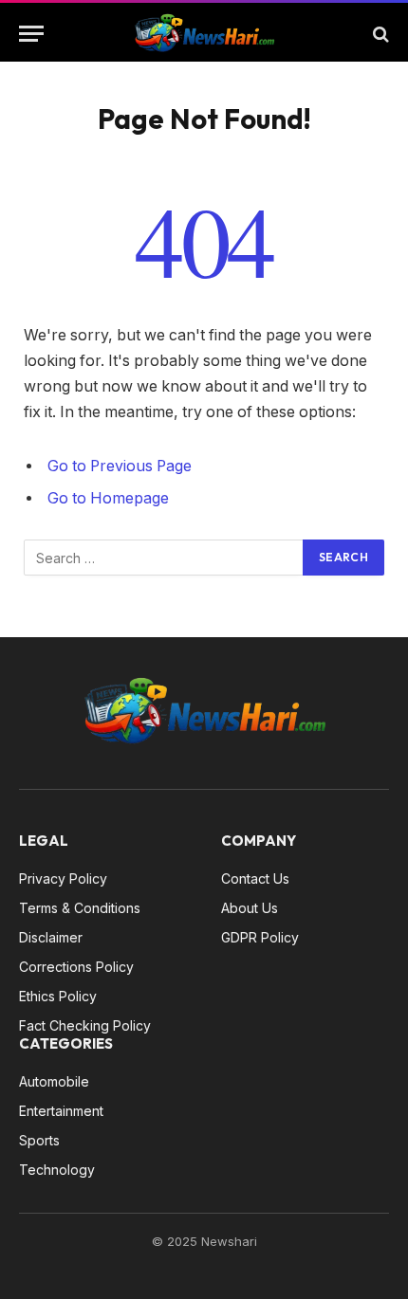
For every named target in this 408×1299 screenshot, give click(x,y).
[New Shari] (204, 33)
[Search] (379, 33)
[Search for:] (164, 558)
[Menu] (31, 33)
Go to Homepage (108, 498)
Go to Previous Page (119, 466)
